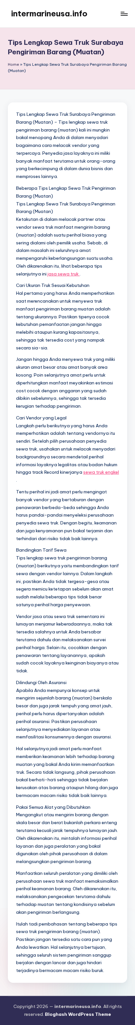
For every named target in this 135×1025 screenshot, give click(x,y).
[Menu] (124, 13)
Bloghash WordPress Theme (78, 1014)
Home (13, 64)
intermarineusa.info (49, 13)
